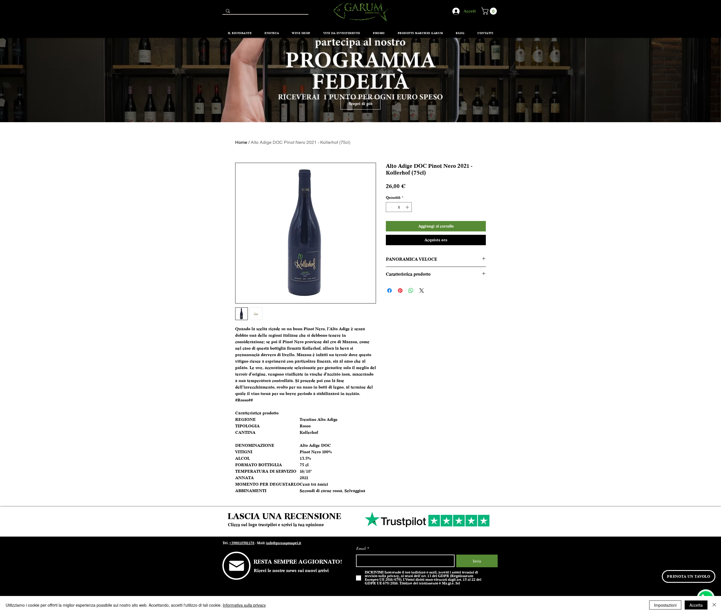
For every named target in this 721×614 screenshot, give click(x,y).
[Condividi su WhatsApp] (411, 290)
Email (361, 548)
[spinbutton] (398, 207)
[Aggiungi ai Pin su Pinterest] (400, 290)
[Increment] (407, 207)
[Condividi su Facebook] (389, 290)
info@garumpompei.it (283, 543)
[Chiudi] (714, 604)
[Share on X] (421, 290)
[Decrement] (390, 207)
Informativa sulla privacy (244, 605)
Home (241, 142)
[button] (490, 11)
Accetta (696, 605)
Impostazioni (665, 605)
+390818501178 (241, 543)
